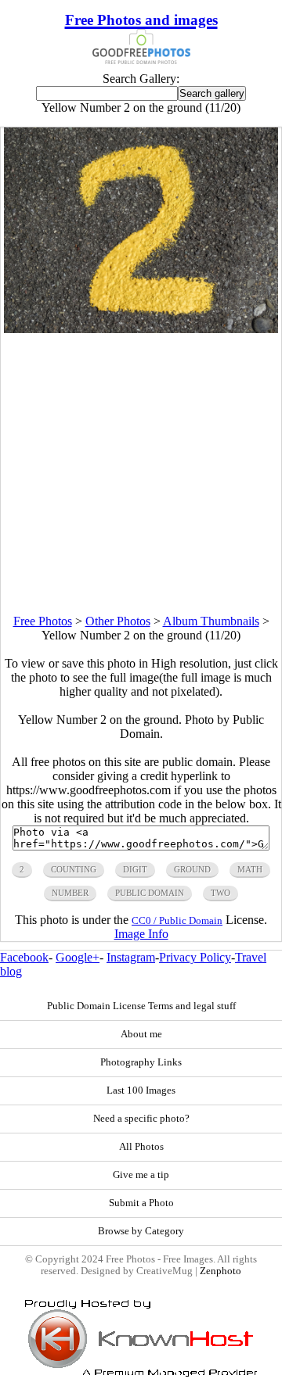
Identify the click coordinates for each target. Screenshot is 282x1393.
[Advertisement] (141, 473)
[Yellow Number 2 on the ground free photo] (141, 328)
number (70, 892)
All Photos (141, 1146)
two (220, 892)
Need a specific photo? (141, 1118)
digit (135, 869)
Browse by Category (141, 1231)
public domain (149, 892)
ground (192, 869)
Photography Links (141, 1062)
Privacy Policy (195, 957)
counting (73, 869)
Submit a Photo (141, 1203)
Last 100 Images (141, 1090)
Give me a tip (141, 1174)
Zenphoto (220, 1271)
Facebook (24, 957)
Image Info (141, 933)
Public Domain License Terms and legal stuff (141, 1006)
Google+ (77, 957)
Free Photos (42, 621)
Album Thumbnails (211, 621)
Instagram (131, 957)
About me (141, 1034)
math (249, 869)
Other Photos (117, 621)
